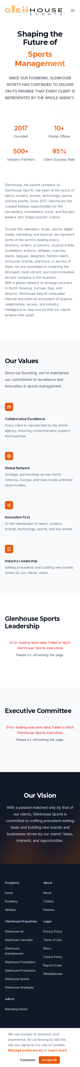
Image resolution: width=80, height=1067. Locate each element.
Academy (11, 901)
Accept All (49, 1060)
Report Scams (52, 965)
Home (9, 893)
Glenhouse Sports (17, 979)
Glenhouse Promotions (20, 970)
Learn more (57, 1050)
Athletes (10, 909)
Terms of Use (52, 940)
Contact (48, 901)
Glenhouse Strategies (19, 987)
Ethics (47, 948)
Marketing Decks (16, 1009)
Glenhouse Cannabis (19, 940)
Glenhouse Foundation (20, 962)
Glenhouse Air (14, 931)
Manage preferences (25, 1050)
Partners (49, 909)
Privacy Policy (52, 931)
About (47, 893)
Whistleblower (53, 974)
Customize (27, 1060)
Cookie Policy (52, 957)
